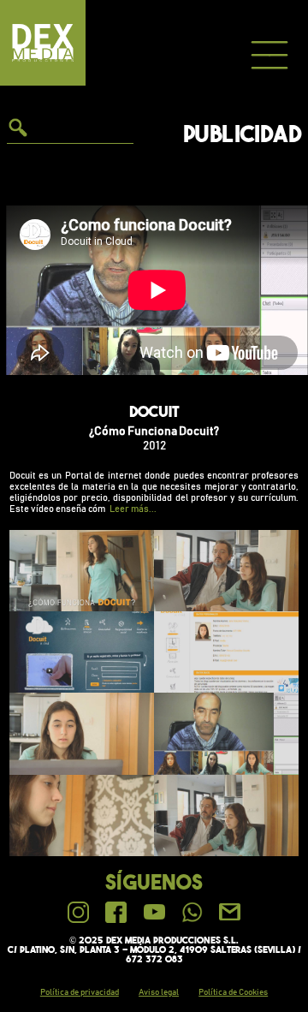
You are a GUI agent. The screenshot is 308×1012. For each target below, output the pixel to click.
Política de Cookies (233, 992)
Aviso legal (159, 992)
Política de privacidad (79, 992)
